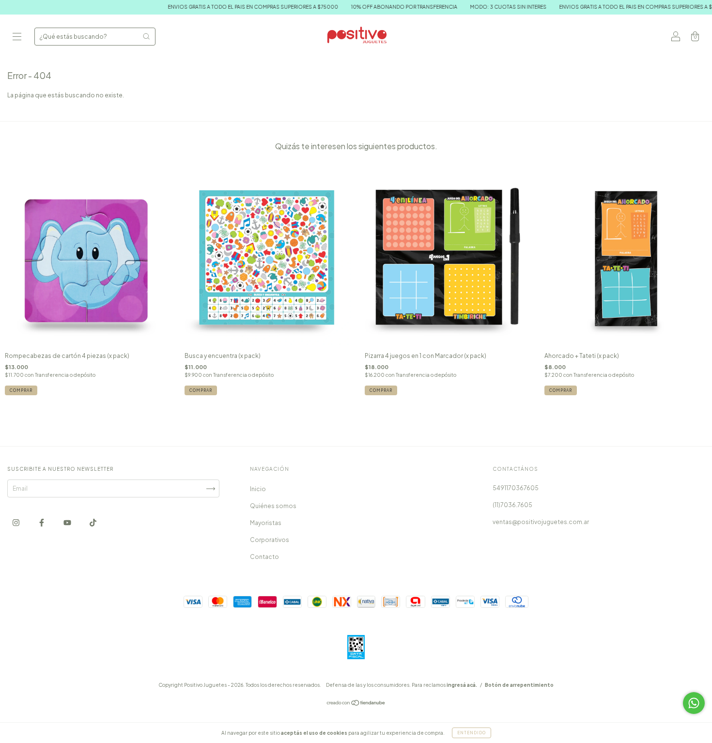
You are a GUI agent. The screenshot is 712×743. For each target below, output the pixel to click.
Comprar (21, 390)
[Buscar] (146, 36)
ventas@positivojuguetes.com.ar (541, 522)
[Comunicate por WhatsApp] (694, 703)
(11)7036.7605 (512, 505)
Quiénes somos (273, 506)
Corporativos (269, 539)
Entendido (471, 732)
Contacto (264, 556)
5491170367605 (516, 488)
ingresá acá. (462, 685)
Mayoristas (265, 522)
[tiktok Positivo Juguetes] (93, 522)
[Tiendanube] (356, 704)
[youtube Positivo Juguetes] (68, 522)
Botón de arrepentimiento (519, 685)
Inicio (258, 489)
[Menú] (17, 37)
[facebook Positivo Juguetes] (42, 522)
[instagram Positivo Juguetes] (16, 522)
